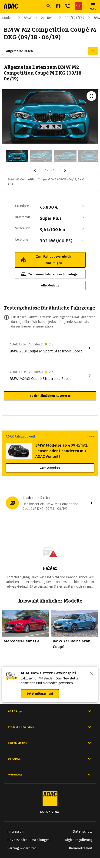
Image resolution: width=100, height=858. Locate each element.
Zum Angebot (50, 468)
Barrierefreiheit (81, 848)
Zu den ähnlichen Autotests (50, 396)
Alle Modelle (50, 285)
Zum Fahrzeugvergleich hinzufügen (53, 260)
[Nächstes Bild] (65, 170)
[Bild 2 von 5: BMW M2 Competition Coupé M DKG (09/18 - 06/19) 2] (41, 156)
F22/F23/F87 (74, 18)
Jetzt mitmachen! (40, 694)
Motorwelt (15, 774)
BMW (28, 18)
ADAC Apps (15, 711)
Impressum (15, 831)
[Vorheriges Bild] (35, 170)
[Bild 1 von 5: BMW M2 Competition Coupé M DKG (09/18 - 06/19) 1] (17, 156)
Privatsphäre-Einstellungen (28, 840)
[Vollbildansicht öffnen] (91, 96)
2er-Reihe (48, 18)
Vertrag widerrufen (22, 848)
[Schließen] (91, 673)
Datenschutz (83, 831)
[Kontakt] (67, 6)
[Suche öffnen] (48, 6)
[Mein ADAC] (58, 6)
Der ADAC (14, 758)
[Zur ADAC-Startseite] (11, 6)
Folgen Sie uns (17, 742)
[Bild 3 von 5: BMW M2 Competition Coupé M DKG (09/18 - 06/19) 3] (65, 156)
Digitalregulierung (79, 840)
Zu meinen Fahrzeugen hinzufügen (54, 274)
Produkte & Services (21, 727)
